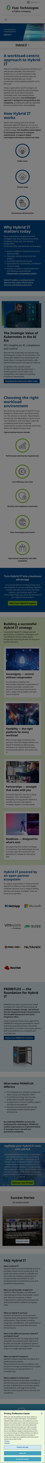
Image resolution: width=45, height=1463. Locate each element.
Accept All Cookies (22, 1459)
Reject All (22, 1453)
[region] (22, 1436)
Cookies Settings (22, 1447)
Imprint (7, 1443)
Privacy (6, 1441)
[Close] (41, 1413)
